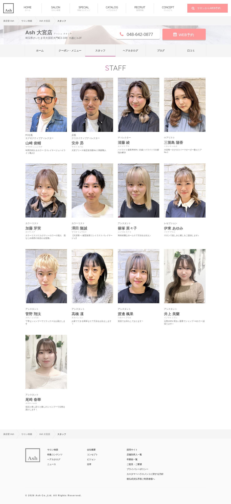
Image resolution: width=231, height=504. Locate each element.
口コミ (191, 50)
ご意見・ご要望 (134, 464)
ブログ (161, 50)
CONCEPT (168, 8)
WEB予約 (186, 35)
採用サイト (132, 449)
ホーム (40, 50)
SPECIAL (83, 8)
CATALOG (112, 8)
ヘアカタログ (130, 50)
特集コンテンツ (54, 454)
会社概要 (91, 449)
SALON (55, 8)
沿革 (89, 464)
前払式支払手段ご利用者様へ (141, 479)
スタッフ (100, 50)
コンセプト (92, 454)
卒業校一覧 (132, 459)
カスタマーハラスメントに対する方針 (145, 474)
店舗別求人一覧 (134, 454)
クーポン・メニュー (70, 50)
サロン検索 (52, 449)
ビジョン (91, 459)
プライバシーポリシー (137, 469)
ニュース (51, 464)
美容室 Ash (8, 21)
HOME (27, 8)
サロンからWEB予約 (209, 8)
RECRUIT (139, 8)
